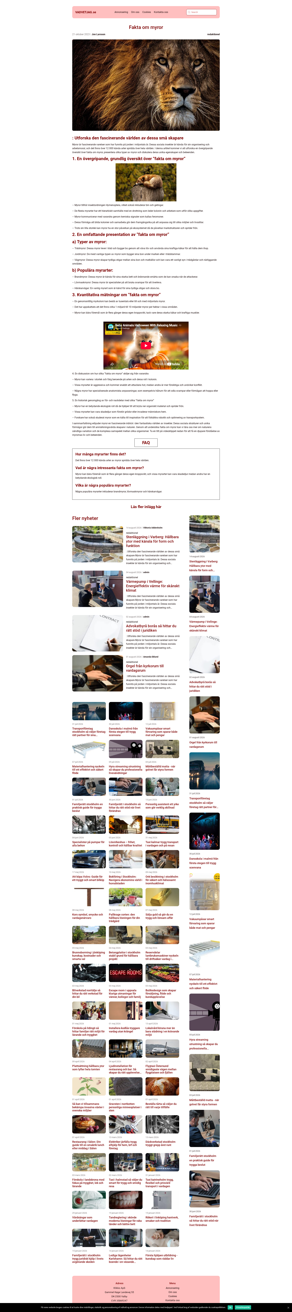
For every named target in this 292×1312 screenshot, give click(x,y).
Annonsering (121, 12)
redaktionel (213, 34)
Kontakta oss (161, 12)
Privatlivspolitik (243, 1307)
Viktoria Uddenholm (152, 527)
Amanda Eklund (150, 657)
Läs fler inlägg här (146, 507)
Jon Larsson (98, 34)
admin (146, 572)
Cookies (146, 12)
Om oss (135, 12)
